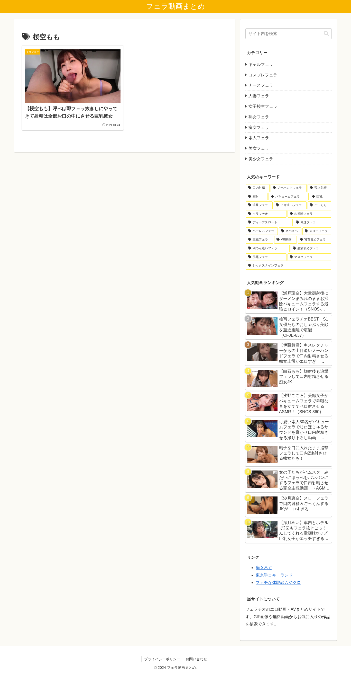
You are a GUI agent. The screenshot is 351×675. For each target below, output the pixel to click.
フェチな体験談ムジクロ (278, 582)
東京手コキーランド (274, 575)
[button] (326, 34)
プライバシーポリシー (162, 659)
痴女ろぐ (264, 567)
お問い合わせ (196, 659)
